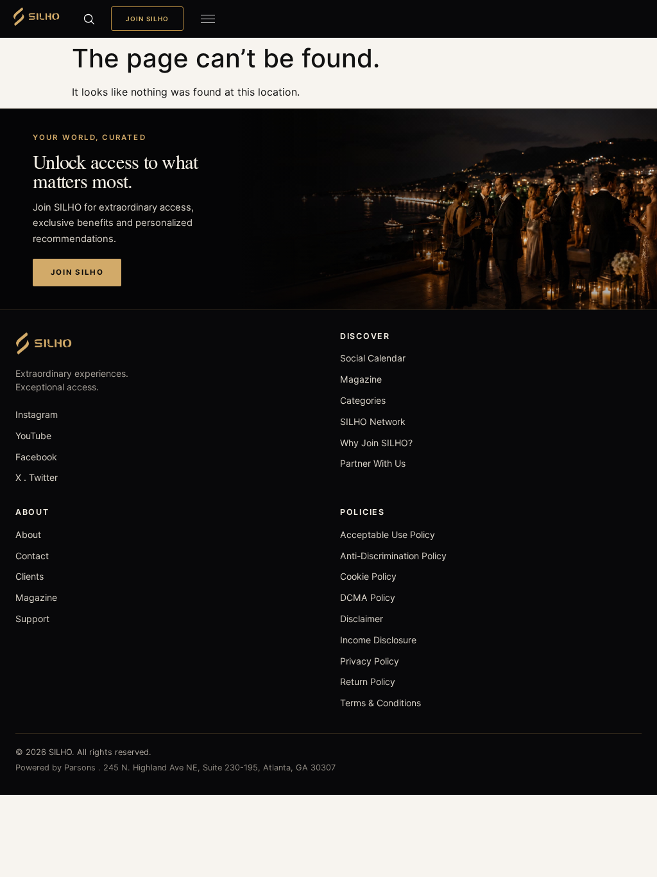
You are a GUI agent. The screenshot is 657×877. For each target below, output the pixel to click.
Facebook (36, 456)
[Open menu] (208, 18)
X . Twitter (36, 477)
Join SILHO (147, 18)
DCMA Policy (367, 597)
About (28, 534)
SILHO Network (372, 421)
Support (32, 618)
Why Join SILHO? (376, 442)
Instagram (36, 414)
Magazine (361, 379)
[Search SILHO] (88, 19)
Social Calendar (372, 357)
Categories (363, 400)
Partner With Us (372, 463)
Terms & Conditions (380, 702)
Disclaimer (361, 618)
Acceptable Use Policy (387, 534)
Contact (32, 555)
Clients (29, 576)
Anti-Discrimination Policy (393, 555)
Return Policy (367, 681)
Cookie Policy (368, 576)
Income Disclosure (378, 639)
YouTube (33, 435)
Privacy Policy (369, 661)
